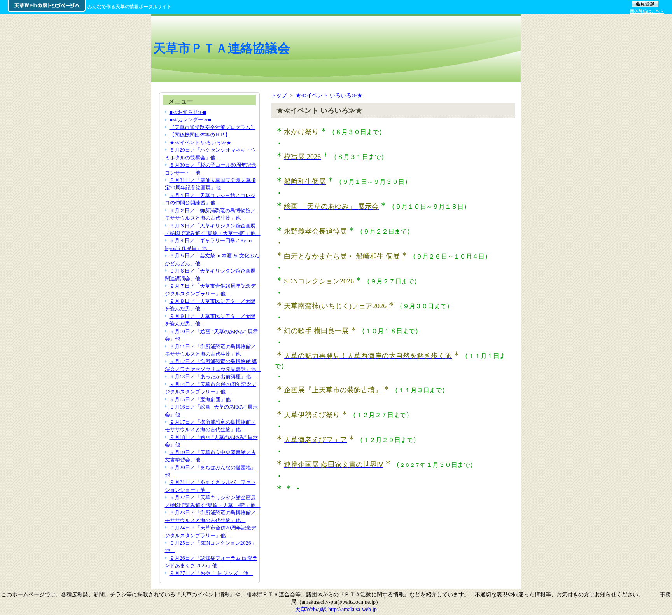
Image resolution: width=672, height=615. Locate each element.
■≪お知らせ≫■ (188, 112)
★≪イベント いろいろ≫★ (329, 95)
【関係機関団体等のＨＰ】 (200, 135)
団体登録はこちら (647, 11)
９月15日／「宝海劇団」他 (203, 399)
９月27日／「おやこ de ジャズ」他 (211, 573)
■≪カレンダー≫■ (190, 119)
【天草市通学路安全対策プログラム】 (213, 127)
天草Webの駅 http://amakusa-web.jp (336, 609)
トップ (279, 95)
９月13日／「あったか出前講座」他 (213, 376)
